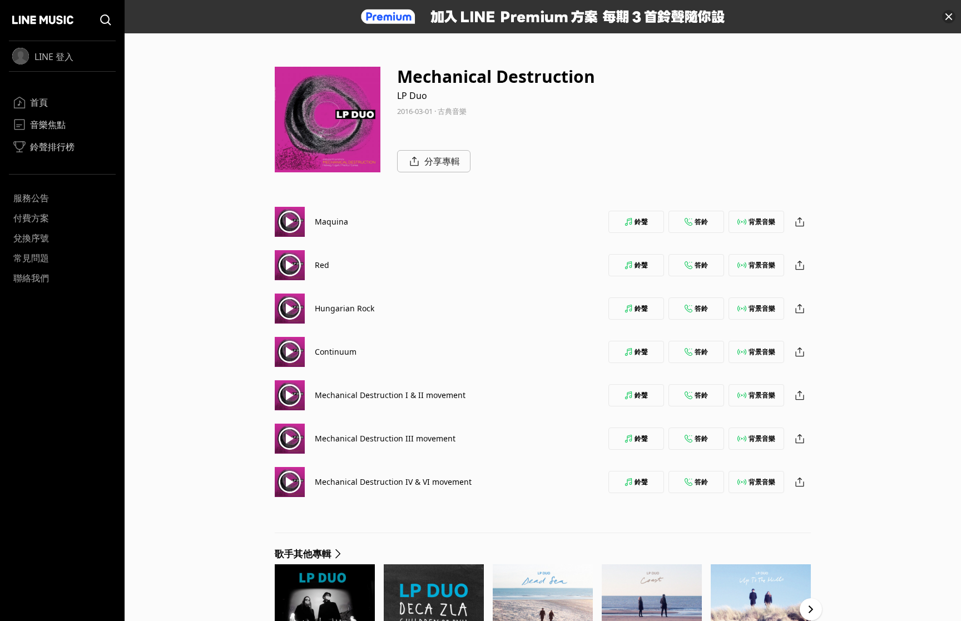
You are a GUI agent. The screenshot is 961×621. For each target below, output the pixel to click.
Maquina (331, 221)
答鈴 (701, 221)
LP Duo (412, 96)
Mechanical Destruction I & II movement (390, 395)
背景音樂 (762, 221)
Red (322, 265)
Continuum (335, 351)
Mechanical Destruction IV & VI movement (393, 481)
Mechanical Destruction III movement (385, 438)
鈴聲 (641, 221)
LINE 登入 (53, 57)
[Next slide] (811, 609)
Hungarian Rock (344, 308)
